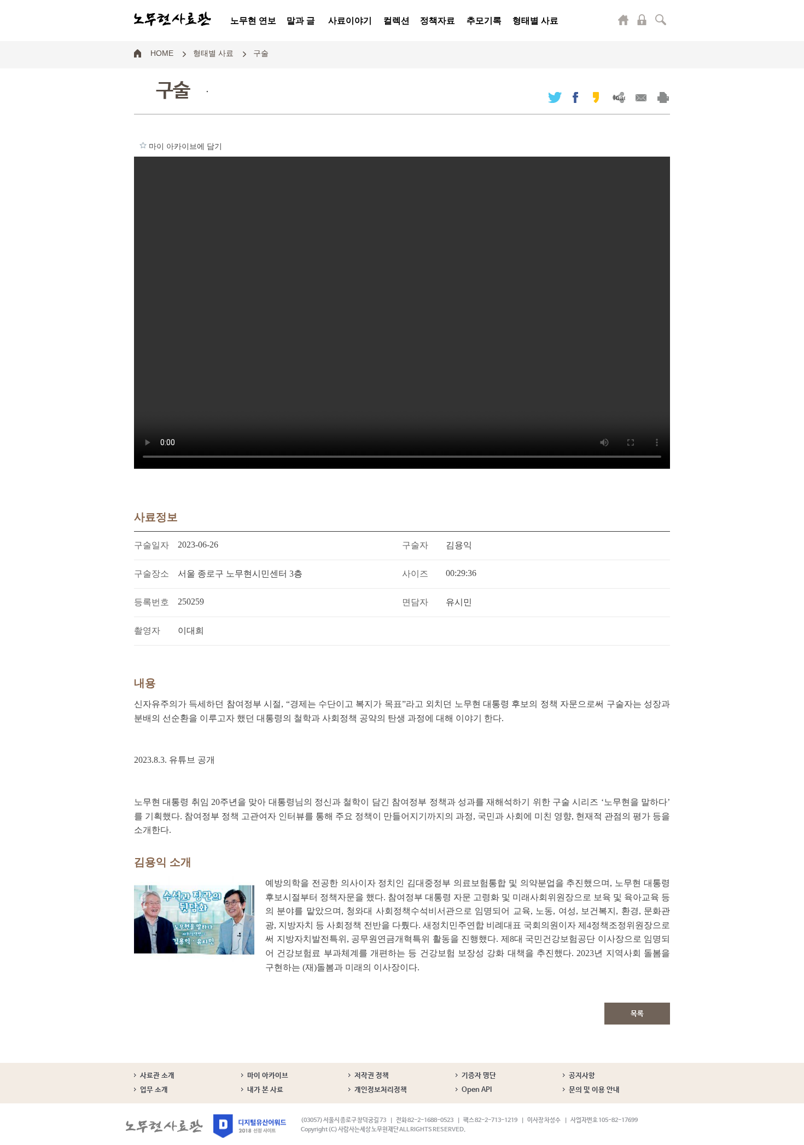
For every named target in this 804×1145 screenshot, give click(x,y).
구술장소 (151, 573)
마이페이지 (623, 19)
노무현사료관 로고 (172, 19)
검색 (660, 19)
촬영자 (147, 630)
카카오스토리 (596, 97)
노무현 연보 (253, 20)
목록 (637, 1014)
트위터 (555, 97)
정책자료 (437, 20)
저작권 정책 (371, 1076)
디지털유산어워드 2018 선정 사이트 (249, 1126)
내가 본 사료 (265, 1090)
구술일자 (151, 545)
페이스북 (575, 97)
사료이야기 (350, 20)
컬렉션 (396, 20)
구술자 (415, 545)
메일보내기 (641, 97)
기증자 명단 (479, 1076)
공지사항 (582, 1076)
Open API (477, 1090)
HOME (161, 52)
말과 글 (301, 20)
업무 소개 (154, 1090)
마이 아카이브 (267, 1076)
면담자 (415, 602)
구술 (261, 52)
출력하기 (663, 97)
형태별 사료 (535, 20)
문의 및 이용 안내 (594, 1090)
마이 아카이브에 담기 (143, 145)
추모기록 (484, 20)
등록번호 (151, 602)
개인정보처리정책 (380, 1090)
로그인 (642, 19)
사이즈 (415, 573)
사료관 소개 (157, 1076)
